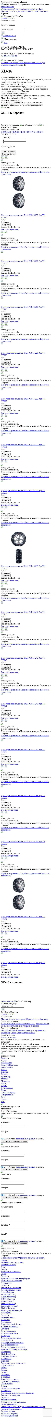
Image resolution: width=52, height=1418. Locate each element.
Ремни (4, 1368)
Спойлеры (5, 1374)
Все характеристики (10, 229)
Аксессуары (6, 1283)
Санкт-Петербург (8, 1092)
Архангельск (40, 1030)
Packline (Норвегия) (9, 1306)
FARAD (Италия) (8, 1294)
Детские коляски (8, 1411)
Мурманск (12, 1030)
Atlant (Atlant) (7, 1340)
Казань (32, 1033)
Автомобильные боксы (25, 1023)
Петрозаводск (7, 1088)
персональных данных (25, 1139)
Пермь (4, 1086)
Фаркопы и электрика (10, 1388)
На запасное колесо (9, 1333)
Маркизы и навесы (9, 1400)
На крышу (5, 1320)
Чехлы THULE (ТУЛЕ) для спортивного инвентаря (23, 1407)
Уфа (3, 1102)
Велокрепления (42, 1023)
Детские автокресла (9, 1413)
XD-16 (29, 132)
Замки (3, 1274)
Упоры (4, 1269)
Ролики (4, 1370)
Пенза (3, 1083)
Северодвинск (7, 1095)
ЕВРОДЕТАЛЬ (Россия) (11, 1310)
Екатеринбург (23, 1033)
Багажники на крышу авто (12, 1262)
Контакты (44, 11)
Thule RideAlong (8, 1354)
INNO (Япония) (8, 1299)
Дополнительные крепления (13, 1363)
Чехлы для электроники (11, 1409)
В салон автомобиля (9, 1326)
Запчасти (5, 1276)
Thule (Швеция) (8, 1308)
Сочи (3, 1097)
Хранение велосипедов (11, 1338)
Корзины (5, 1361)
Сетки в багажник (9, 1404)
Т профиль (5, 1377)
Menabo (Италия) (8, 1304)
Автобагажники (8, 1023)
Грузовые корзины (9, 1356)
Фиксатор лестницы (9, 1379)
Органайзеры (6, 1384)
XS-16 (40, 132)
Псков (13, 1033)
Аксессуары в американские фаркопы (17, 1393)
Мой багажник (7, 7)
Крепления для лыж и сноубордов (15, 1026)
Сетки (3, 1372)
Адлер (3, 1060)
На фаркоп (5, 1336)
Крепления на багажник (11, 1281)
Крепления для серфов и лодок (14, 1349)
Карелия (4, 1072)
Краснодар (5, 1033)
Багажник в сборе (8, 1265)
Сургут (4, 1099)
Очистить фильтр (8, 154)
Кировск (4, 1074)
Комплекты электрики (10, 1395)
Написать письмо (8, 1037)
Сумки (4, 1386)
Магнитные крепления (11, 1287)
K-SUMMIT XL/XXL (10, 132)
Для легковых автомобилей (13, 1347)
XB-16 (23, 132)
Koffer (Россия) (7, 1301)
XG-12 (35, 132)
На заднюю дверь (8, 1331)
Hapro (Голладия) (8, 1297)
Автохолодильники (9, 1416)
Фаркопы (35, 1026)
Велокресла (6, 1352)
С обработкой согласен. (24, 1139)
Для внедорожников (9, 1345)
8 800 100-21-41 (7, 18)
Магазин (5, 11)
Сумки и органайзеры (10, 1381)
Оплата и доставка (17, 11)
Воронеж (5, 1058)
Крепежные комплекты (11, 1271)
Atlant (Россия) (7, 1292)
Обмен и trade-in (32, 11)
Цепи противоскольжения (12, 1342)
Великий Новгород (26, 1030)
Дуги (3, 1267)
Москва (4, 1030)
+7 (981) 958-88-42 (9, 56)
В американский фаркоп (11, 1324)
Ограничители (7, 1365)
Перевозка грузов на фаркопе (13, 1402)
